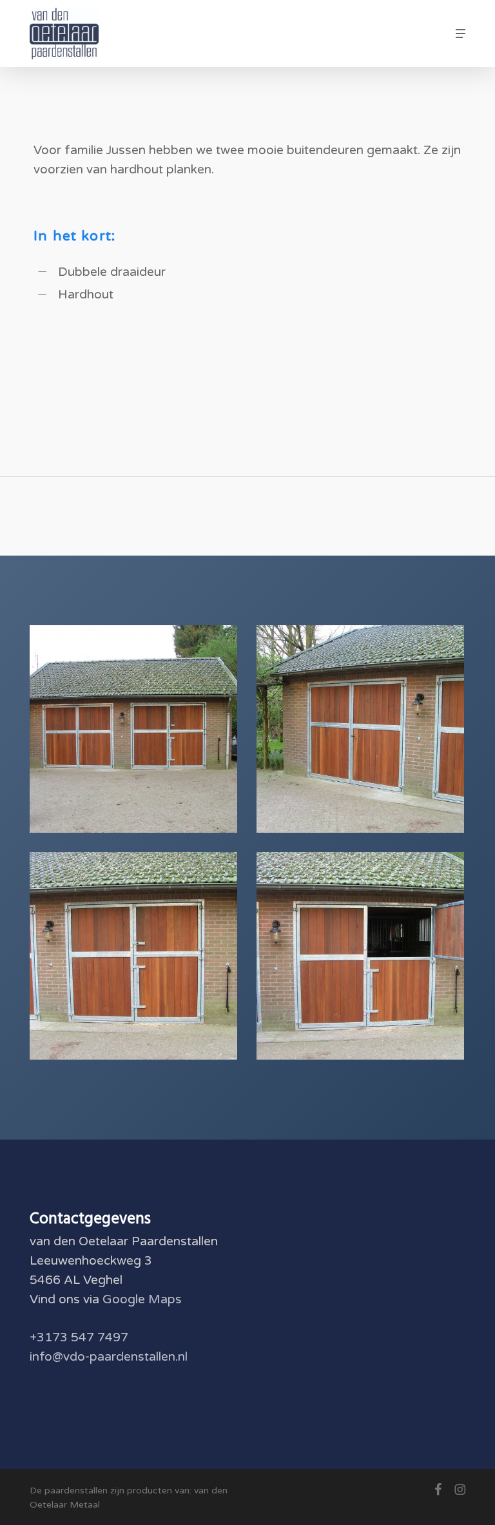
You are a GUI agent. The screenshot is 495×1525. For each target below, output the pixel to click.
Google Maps (142, 1299)
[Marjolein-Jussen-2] (136, 959)
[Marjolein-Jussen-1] (363, 959)
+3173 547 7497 (79, 1337)
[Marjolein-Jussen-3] (363, 732)
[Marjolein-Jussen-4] (136, 732)
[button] (460, 33)
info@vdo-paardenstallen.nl (109, 1357)
